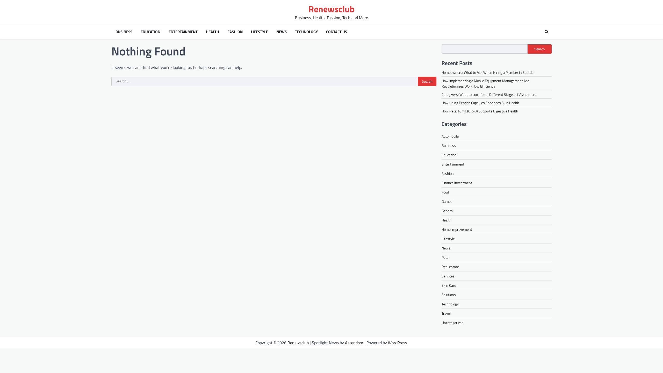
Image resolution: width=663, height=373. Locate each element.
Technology (306, 32)
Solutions (449, 294)
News (281, 32)
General (447, 210)
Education (150, 32)
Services (448, 276)
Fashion (235, 32)
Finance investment (457, 182)
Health (212, 32)
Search (539, 49)
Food (445, 192)
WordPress (397, 343)
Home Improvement (457, 229)
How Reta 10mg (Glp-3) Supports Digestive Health (480, 111)
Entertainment (183, 32)
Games (447, 201)
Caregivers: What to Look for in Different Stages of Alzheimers (489, 94)
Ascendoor (354, 343)
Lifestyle (259, 32)
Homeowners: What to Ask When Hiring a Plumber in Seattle (488, 72)
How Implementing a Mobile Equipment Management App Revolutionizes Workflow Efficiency (485, 83)
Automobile (450, 136)
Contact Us (336, 32)
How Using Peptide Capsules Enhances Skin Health (480, 102)
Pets (445, 257)
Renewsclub (331, 9)
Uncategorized (452, 322)
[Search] (546, 32)
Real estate (450, 266)
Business (124, 32)
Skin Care (449, 285)
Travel (446, 313)
